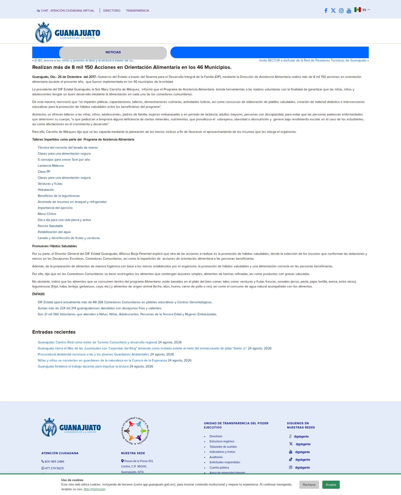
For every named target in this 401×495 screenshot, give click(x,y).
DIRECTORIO (111, 10)
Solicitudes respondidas (224, 462)
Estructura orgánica (221, 441)
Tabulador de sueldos (223, 446)
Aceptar (331, 484)
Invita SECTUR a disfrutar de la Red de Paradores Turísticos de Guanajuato (312, 60)
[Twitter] (334, 11)
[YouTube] (350, 11)
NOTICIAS (113, 52)
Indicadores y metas (222, 451)
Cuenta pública (219, 467)
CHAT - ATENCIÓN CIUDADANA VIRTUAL (67, 10)
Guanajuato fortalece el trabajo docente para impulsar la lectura (83, 366)
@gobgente (301, 436)
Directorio (215, 436)
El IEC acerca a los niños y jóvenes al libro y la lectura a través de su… (85, 60)
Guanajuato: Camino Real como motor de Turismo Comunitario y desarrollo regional (97, 342)
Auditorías (216, 457)
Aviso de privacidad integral (227, 472)
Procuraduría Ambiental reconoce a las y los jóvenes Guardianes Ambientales (93, 354)
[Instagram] (342, 11)
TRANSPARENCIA (137, 10)
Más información (94, 489)
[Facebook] (327, 11)
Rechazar (309, 484)
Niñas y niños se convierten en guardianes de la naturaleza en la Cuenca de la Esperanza (102, 360)
